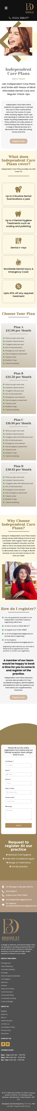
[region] (18, 1093)
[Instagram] (8, 1044)
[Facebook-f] (3, 1044)
